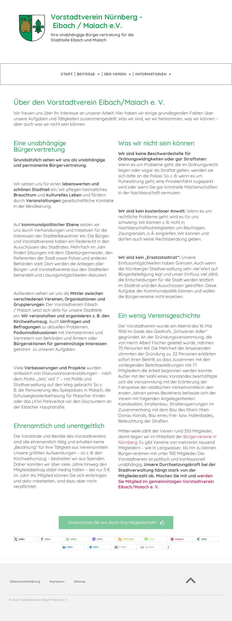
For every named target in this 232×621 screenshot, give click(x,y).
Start (67, 74)
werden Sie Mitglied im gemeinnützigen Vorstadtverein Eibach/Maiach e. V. (166, 481)
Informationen (151, 74)
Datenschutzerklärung (25, 581)
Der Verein (115, 74)
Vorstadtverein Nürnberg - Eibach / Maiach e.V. (97, 21)
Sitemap (79, 581)
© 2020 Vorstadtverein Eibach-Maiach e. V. (38, 600)
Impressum (57, 581)
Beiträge (86, 74)
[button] (25, 539)
